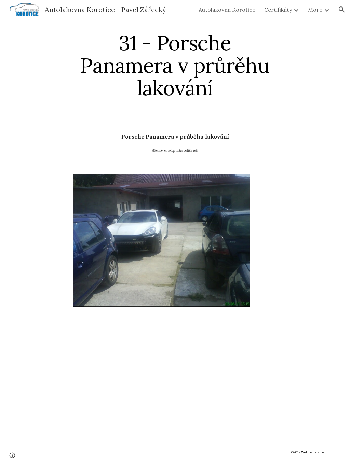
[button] (342, 9)
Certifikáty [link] (278, 9)
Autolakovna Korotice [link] (227, 9)
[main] (175, 65)
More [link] (315, 9)
